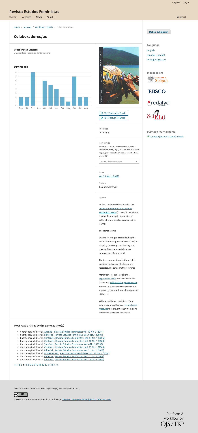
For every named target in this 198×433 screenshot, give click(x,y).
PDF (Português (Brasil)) (114, 113)
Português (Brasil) (156, 59)
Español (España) (156, 54)
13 (46, 364)
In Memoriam (51, 353)
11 (40, 364)
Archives (26, 16)
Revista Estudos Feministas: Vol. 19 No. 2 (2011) (78, 331)
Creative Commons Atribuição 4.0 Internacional (86, 399)
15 (52, 364)
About (50, 16)
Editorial (49, 334)
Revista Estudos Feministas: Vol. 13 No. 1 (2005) (80, 347)
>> (57, 364)
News (39, 16)
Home (17, 27)
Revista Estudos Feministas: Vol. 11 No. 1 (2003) (79, 350)
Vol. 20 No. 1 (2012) (44, 27)
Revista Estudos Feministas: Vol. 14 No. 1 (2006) (80, 337)
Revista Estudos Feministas (34, 11)
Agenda (48, 331)
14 (49, 364)
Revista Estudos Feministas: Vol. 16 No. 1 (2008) (80, 341)
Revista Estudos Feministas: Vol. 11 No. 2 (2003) (79, 356)
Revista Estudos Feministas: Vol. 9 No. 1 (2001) (79, 334)
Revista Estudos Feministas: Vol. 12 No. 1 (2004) (84, 353)
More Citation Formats (111, 161)
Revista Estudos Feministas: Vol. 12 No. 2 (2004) (79, 359)
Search (183, 16)
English (151, 50)
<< (15, 364)
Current (13, 16)
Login (186, 2)
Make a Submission (158, 31)
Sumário (49, 344)
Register (176, 2)
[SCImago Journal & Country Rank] (165, 136)
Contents (49, 337)
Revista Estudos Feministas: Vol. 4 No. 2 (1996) (79, 344)
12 (43, 364)
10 (37, 364)
